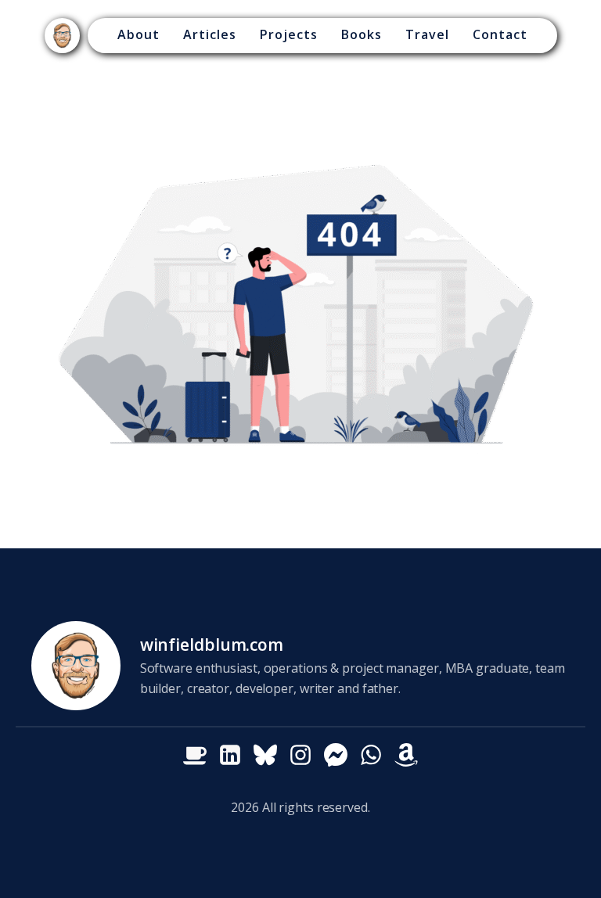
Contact (500, 34)
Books (361, 34)
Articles (209, 34)
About (138, 34)
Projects (289, 34)
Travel (427, 34)
